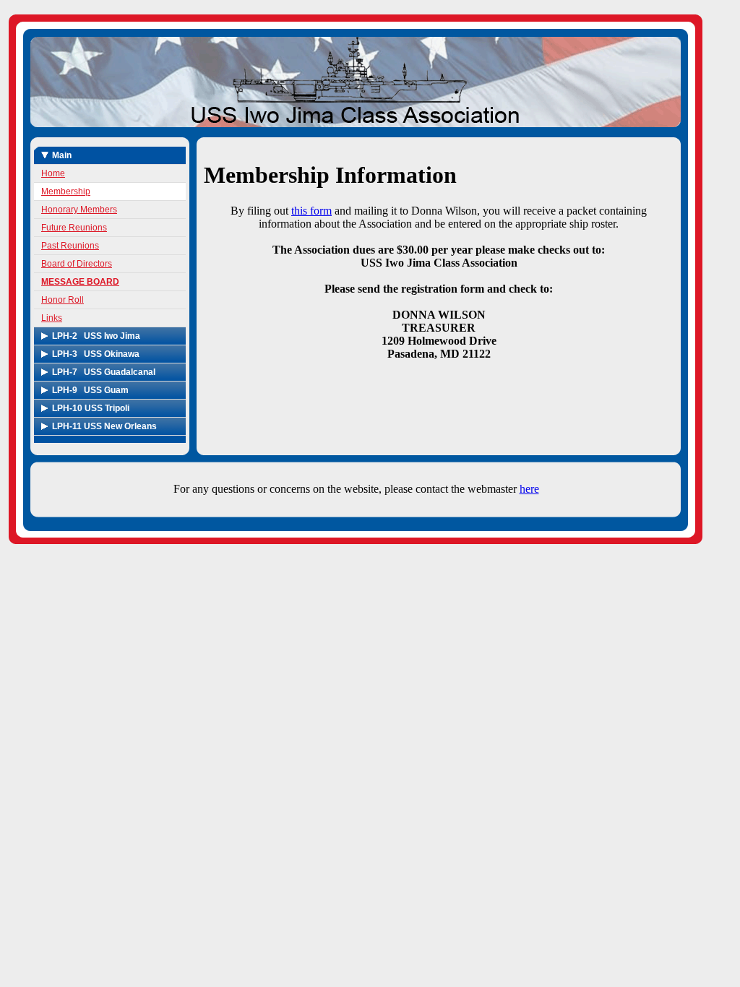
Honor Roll (62, 300)
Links (51, 318)
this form (311, 210)
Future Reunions (74, 228)
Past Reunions (70, 246)
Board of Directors (76, 264)
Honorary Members (79, 209)
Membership (65, 191)
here (529, 489)
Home (53, 173)
